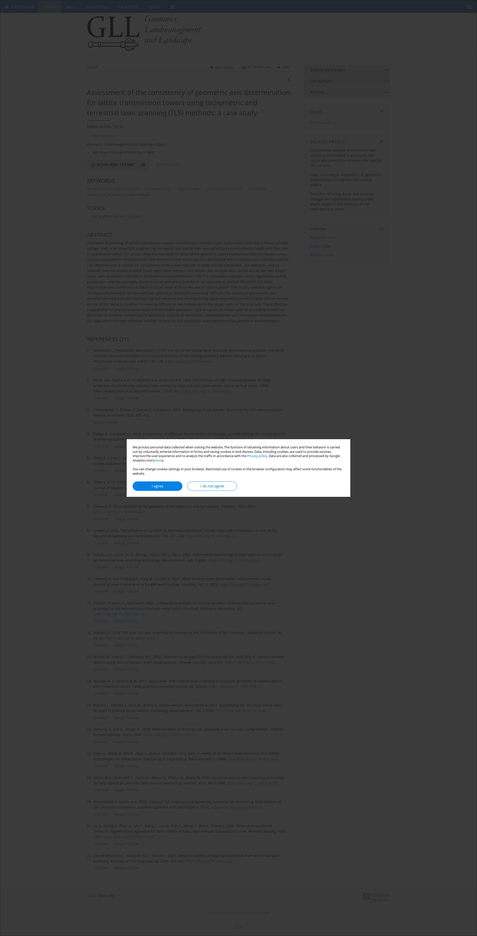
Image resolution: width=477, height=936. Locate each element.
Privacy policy (257, 456)
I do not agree (212, 486)
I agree (157, 486)
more (158, 460)
